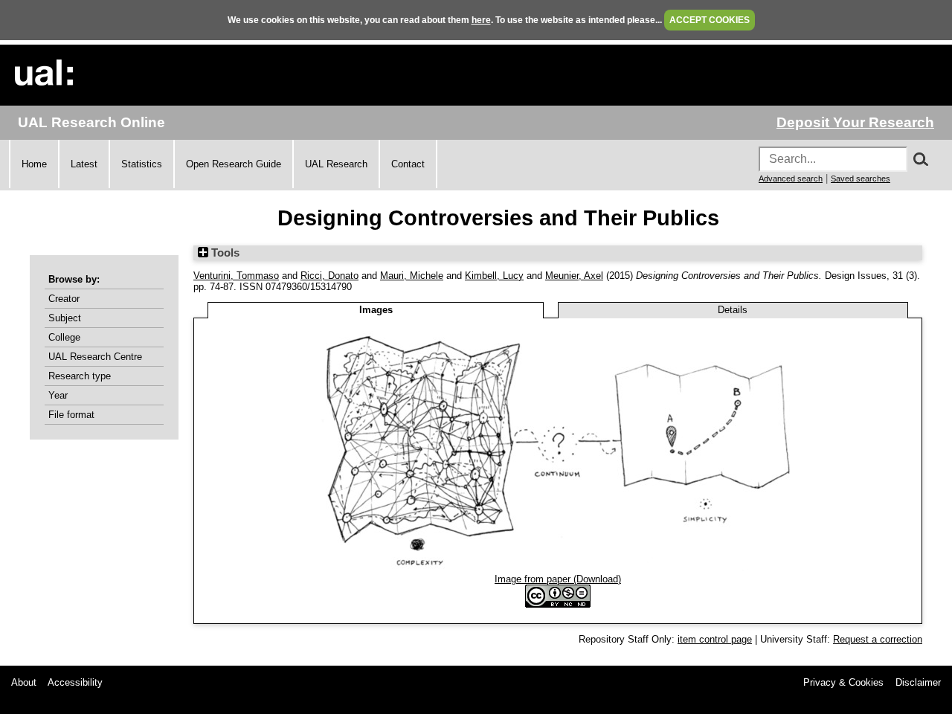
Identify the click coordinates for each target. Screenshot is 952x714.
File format (71, 414)
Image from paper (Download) (558, 579)
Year (58, 395)
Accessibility (75, 682)
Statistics (141, 164)
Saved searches (860, 178)
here (481, 20)
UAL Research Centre (95, 356)
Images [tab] (376, 309)
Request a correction (877, 639)
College (64, 337)
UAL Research (336, 164)
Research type (79, 376)
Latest (84, 164)
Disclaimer (918, 682)
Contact (408, 164)
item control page (715, 639)
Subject (64, 318)
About (23, 682)
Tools (223, 253)
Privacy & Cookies (843, 682)
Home (34, 164)
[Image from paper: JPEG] (558, 567)
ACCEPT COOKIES (709, 20)
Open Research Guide (233, 164)
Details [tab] (732, 309)
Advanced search (791, 178)
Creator (64, 298)
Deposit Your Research (855, 122)
